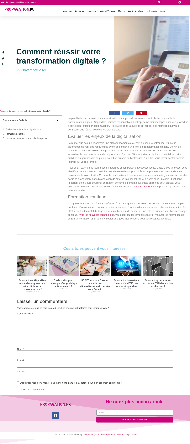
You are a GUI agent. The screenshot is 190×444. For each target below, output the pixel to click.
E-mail (21, 360)
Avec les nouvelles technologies (96, 214)
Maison (121, 11)
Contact (133, 434)
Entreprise (79, 11)
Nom (20, 349)
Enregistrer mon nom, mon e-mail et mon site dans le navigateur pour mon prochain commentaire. (71, 383)
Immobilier (92, 11)
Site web (21, 371)
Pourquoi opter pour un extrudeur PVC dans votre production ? (158, 283)
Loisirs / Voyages (107, 11)
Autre (162, 11)
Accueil (3, 111)
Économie (67, 11)
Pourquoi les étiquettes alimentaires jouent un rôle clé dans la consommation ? (32, 285)
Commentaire (25, 313)
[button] (159, 2)
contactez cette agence (146, 186)
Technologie (151, 11)
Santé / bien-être (135, 11)
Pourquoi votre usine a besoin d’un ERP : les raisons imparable (126, 283)
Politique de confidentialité (114, 434)
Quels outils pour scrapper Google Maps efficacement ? (63, 283)
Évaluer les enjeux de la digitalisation (23, 129)
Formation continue (15, 134)
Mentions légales (90, 434)
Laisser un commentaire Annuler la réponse (26, 138)
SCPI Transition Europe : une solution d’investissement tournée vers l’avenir (95, 285)
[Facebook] (55, 415)
